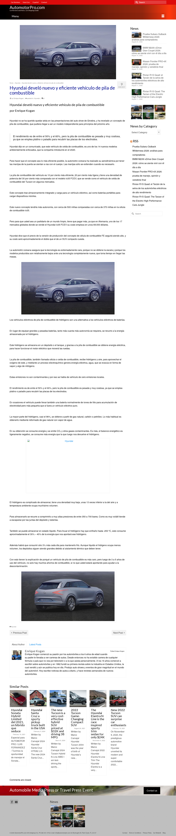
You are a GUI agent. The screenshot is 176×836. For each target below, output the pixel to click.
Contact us (152, 790)
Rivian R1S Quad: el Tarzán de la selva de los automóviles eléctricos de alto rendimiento (148, 79)
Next (123, 733)
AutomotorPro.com (27, 7)
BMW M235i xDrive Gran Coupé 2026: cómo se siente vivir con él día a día (149, 50)
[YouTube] (16, 802)
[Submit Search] (136, 2)
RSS (135, 141)
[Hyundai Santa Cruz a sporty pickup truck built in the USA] (38, 698)
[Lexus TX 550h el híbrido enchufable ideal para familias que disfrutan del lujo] (67, 823)
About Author (18, 644)
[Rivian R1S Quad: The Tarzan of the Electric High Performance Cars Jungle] (148, 115)
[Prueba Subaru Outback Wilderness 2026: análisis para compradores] (136, 108)
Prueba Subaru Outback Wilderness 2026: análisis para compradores (149, 36)
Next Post (118, 632)
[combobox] (145, 132)
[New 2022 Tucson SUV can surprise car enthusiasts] (117, 698)
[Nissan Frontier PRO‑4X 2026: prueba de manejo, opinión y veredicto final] (159, 108)
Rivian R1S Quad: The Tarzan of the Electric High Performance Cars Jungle (148, 94)
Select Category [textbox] (139, 132)
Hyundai (37, 98)
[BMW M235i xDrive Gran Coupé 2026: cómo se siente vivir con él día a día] (148, 108)
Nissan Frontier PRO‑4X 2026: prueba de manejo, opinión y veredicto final (149, 64)
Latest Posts (35, 644)
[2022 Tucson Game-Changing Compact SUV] (78, 698)
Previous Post (20, 632)
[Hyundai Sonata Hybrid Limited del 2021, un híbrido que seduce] (18, 698)
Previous (12, 733)
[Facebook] (12, 802)
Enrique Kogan (18, 98)
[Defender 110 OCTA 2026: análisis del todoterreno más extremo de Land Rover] (159, 115)
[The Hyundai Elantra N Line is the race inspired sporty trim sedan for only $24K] (98, 698)
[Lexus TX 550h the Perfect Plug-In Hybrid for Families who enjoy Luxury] (79, 823)
